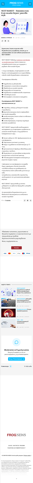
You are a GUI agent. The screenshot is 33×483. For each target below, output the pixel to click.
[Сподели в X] (8, 41)
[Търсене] (3, 4)
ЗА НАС (10, 445)
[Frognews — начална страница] (16, 435)
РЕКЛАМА (22, 445)
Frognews (8, 200)
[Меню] (30, 4)
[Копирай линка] (2, 41)
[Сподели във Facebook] (5, 41)
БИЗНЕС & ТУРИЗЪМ (6, 37)
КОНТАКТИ (16, 445)
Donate (16, 248)
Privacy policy (27, 455)
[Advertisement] (16, 401)
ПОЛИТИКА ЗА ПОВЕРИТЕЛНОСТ (16, 448)
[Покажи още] (16, 478)
